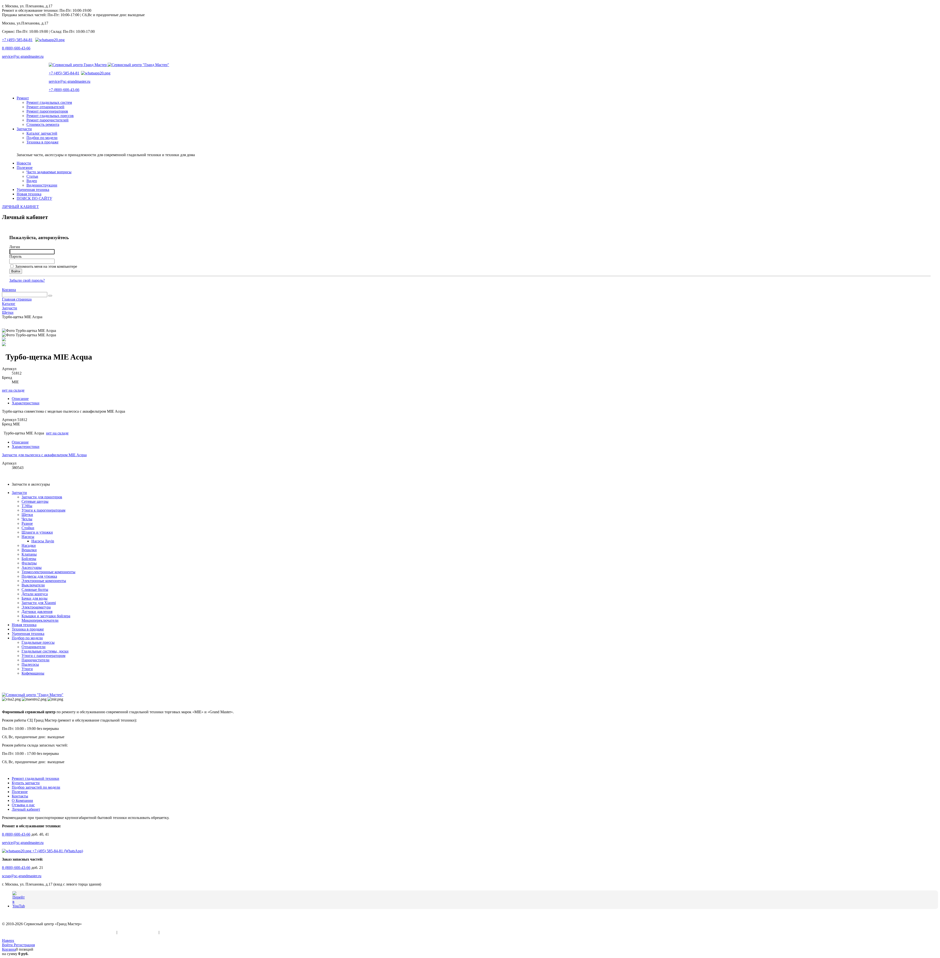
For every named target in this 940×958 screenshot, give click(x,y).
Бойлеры (29, 559)
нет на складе (13, 390)
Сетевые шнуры (35, 501)
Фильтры (29, 563)
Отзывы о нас (23, 805)
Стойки (28, 528)
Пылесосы (30, 664)
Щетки (27, 515)
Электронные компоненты (44, 581)
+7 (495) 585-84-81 (17, 40)
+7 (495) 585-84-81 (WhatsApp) (57, 851)
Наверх (8, 940)
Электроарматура (36, 607)
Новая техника (24, 625)
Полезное (20, 792)
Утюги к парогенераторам (43, 510)
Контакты (20, 796)
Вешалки (29, 550)
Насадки (29, 545)
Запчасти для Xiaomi (39, 603)
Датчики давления (37, 611)
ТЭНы (27, 506)
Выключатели (33, 585)
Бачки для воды (34, 598)
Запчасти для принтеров (42, 497)
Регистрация (24, 945)
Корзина (9, 290)
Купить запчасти (26, 783)
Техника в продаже (28, 629)
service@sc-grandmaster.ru (23, 56)
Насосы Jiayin (42, 541)
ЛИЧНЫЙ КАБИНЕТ (20, 207)
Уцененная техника (28, 633)
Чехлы (27, 519)
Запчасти (19, 493)
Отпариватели (34, 647)
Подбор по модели (27, 638)
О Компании (22, 800)
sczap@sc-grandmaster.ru (21, 876)
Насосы (28, 537)
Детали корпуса (35, 594)
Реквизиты (169, 932)
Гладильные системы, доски (45, 651)
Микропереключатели (40, 620)
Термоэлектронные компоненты (48, 572)
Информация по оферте (138, 932)
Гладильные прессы (38, 642)
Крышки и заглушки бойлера (46, 616)
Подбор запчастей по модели (36, 787)
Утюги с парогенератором (43, 656)
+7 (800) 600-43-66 (64, 90)
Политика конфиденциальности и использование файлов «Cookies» (59, 932)
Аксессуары (32, 567)
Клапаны (29, 554)
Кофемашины (33, 673)
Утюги (27, 669)
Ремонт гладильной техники (35, 778)
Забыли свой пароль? (27, 280)
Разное (27, 523)
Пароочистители (35, 660)
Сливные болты (35, 589)
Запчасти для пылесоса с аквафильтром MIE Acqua (44, 455)
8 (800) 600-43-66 (16, 48)
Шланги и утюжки (37, 532)
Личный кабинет (26, 809)
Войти (8, 945)
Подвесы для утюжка (39, 576)
